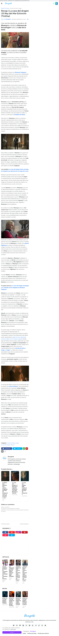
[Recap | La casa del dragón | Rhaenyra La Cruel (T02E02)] (25, 594)
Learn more (13, 629)
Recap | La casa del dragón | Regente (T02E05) (4, 601)
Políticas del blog (31, 633)
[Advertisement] (44, 19)
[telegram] (36, 625)
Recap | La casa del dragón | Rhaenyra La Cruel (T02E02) (24, 601)
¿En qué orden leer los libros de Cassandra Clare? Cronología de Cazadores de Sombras (5, 572)
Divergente (11, 456)
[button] (1, 3)
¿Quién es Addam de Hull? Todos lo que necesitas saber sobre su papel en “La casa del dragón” (18, 573)
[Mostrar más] (5, 451)
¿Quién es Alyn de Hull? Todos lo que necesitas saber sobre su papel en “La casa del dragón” (24, 573)
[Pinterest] (27, 448)
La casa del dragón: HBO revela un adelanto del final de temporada (24, 488)
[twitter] (12, 535)
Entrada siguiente (24, 524)
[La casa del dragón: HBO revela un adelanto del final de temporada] (25, 476)
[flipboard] (12, 532)
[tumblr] (42, 625)
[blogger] (13, 625)
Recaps (12, 444)
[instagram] (18, 532)
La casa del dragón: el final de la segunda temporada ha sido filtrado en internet (15, 488)
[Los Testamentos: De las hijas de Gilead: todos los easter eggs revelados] (11, 563)
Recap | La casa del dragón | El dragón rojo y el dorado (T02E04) (11, 602)
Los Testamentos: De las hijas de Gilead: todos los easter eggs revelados (11, 571)
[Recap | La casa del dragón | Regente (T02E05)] (5, 594)
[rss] (32, 625)
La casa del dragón (5, 444)
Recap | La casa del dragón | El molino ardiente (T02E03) (18, 601)
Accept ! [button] (12, 632)
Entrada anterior (5, 524)
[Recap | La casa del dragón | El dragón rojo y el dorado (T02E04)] (11, 594)
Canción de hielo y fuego (16, 8)
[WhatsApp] (24, 448)
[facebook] (5, 532)
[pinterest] (25, 532)
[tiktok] (5, 535)
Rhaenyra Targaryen (20, 72)
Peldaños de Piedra (19, 114)
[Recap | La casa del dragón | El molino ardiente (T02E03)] (18, 594)
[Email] (2, 451)
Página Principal (5, 8)
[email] (17, 625)
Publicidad (23, 633)
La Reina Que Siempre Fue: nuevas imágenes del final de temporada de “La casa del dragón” (5, 490)
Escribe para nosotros (43, 633)
